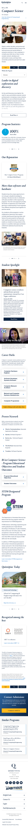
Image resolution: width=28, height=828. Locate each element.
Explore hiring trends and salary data (14, 407)
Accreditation (18, 819)
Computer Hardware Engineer (10, 372)
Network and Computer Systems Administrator (11, 394)
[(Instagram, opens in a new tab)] (17, 782)
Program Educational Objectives (11, 476)
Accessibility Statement (8, 819)
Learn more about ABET (11, 643)
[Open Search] (22, 2)
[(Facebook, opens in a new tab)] (6, 782)
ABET (11, 655)
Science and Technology (10, 590)
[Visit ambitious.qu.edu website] (14, 788)
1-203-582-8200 (14, 778)
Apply (5, 67)
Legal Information (6, 822)
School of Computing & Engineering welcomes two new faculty (13, 596)
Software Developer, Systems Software (10, 379)
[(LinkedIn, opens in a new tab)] (14, 782)
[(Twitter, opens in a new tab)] (10, 782)
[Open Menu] (25, 2)
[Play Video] (2, 340)
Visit (14, 67)
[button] (18, 149)
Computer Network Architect (10, 386)
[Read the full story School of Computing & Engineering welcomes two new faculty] (14, 579)
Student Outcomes (10, 483)
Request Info (23, 67)
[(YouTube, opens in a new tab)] (21, 782)
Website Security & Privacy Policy (10, 824)
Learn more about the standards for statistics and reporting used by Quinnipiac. (13, 679)
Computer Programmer (11, 401)
